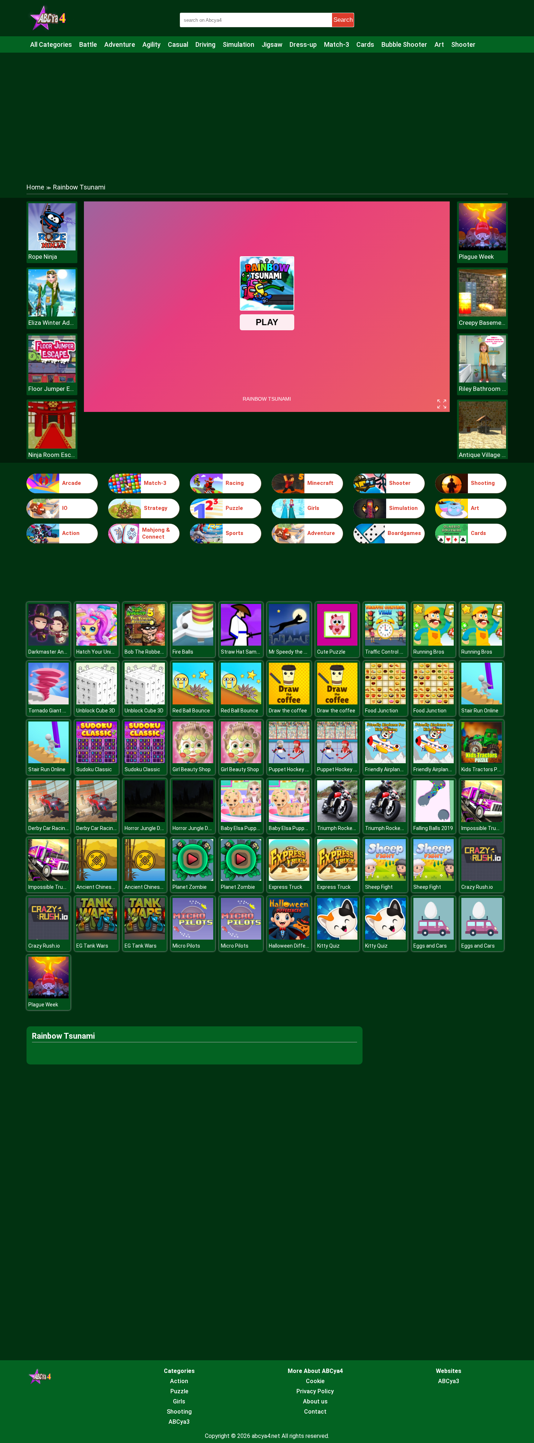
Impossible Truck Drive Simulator (66, 887)
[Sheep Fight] (385, 878)
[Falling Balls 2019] (433, 820)
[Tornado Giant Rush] (48, 702)
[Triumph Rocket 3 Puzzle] (337, 820)
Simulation (238, 44)
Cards (365, 44)
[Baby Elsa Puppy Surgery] (241, 820)
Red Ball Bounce (191, 711)
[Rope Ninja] (52, 248)
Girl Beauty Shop (192, 769)
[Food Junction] (385, 702)
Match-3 (336, 44)
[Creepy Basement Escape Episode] (482, 314)
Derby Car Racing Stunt (55, 828)
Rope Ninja (42, 256)
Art (439, 44)
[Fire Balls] (193, 643)
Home (35, 187)
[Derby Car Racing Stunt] (48, 820)
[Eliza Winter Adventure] (52, 314)
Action (71, 533)
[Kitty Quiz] (337, 937)
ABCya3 (179, 1421)
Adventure (119, 44)
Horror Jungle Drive (147, 828)
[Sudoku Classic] (96, 761)
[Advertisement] (267, 111)
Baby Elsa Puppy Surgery (249, 828)
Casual (178, 44)
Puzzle (234, 508)
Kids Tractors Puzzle (485, 769)
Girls (313, 508)
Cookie (315, 1381)
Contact (315, 1411)
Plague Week (476, 256)
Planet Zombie (190, 887)
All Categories (51, 44)
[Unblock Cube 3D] (96, 702)
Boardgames (404, 533)
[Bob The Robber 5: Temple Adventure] (145, 643)
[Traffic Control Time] (385, 643)
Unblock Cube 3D (95, 711)
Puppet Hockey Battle (294, 769)
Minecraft (320, 483)
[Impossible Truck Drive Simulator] (481, 820)
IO (65, 508)
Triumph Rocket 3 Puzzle (346, 828)
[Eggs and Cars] (433, 937)
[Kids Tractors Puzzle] (481, 761)
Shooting (483, 483)
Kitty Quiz (328, 946)
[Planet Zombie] (193, 878)
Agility (151, 44)
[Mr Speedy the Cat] (289, 643)
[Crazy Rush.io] (481, 878)
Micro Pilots (186, 946)
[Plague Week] (482, 248)
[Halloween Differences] (289, 937)
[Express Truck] (289, 878)
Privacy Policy (315, 1391)
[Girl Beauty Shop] (193, 761)
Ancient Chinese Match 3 (105, 887)
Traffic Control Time (388, 652)
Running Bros (428, 652)
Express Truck (285, 887)
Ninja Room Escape (52, 454)
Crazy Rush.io (477, 887)
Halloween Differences (295, 946)
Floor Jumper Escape (52, 388)
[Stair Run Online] (481, 702)
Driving (205, 44)
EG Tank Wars (92, 946)
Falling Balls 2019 (433, 828)
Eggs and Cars (430, 946)
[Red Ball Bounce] (193, 702)
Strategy (155, 508)
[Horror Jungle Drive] (145, 820)
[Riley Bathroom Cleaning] (482, 380)
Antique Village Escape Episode (482, 454)
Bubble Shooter (404, 44)
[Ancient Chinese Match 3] (96, 878)
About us (315, 1401)
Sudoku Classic (94, 769)
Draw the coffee (288, 711)
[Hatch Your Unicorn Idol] (96, 643)
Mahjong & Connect (156, 533)
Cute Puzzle (331, 652)
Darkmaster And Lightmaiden (62, 652)
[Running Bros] (433, 643)
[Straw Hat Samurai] (241, 643)
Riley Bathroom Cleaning (482, 388)
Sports (234, 533)
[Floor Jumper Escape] (52, 380)
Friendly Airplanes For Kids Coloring (405, 769)
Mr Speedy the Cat (290, 652)
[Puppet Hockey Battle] (289, 761)
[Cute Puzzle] (337, 643)
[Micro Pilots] (193, 937)
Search (343, 19)
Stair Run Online (479, 711)
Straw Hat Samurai (243, 652)
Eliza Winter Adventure (52, 322)
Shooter (463, 44)
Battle (88, 44)
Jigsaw (272, 44)
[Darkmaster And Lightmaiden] (48, 643)
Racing (235, 483)
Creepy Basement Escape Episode (482, 322)
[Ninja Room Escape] (52, 446)
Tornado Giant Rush (51, 711)
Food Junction (381, 711)
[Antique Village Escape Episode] (482, 446)
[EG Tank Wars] (96, 937)
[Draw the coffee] (289, 702)
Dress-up (303, 44)
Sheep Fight (379, 887)
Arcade (71, 483)
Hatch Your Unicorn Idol (103, 652)
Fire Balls (183, 652)
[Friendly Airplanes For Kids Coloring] (385, 761)
